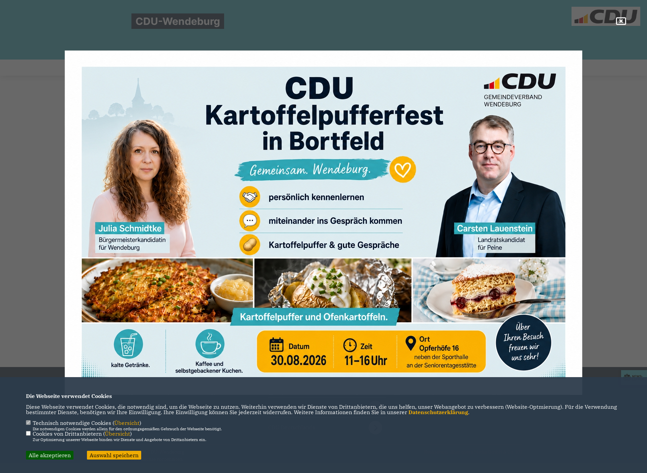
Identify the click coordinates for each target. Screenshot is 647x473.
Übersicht (127, 423)
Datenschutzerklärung (438, 412)
